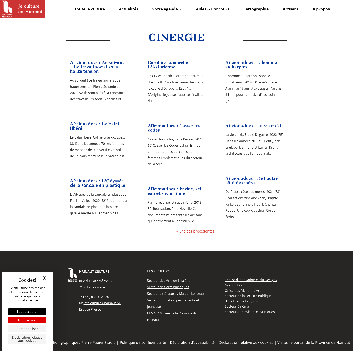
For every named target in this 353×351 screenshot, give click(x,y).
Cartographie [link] (256, 9)
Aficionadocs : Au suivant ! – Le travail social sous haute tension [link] (98, 67)
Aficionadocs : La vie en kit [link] (254, 126)
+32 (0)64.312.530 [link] (95, 297)
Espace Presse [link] (90, 309)
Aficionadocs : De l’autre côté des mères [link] (251, 181)
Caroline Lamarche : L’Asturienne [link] (169, 65)
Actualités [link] (128, 9)
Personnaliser (27, 328)
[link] (22, 9)
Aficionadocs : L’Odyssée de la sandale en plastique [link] (97, 183)
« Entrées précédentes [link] (195, 231)
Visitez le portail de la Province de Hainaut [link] (313, 342)
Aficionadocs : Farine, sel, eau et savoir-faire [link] (175, 191)
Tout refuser (27, 320)
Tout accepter (27, 311)
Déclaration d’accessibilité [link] (192, 342)
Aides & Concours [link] (212, 9)
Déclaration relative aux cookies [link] (27, 339)
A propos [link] (321, 9)
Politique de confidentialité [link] (143, 342)
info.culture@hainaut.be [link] (102, 303)
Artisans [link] (290, 9)
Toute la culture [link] (89, 9)
